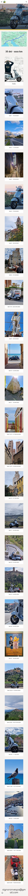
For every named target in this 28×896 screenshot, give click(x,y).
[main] (14, 17)
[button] (1, 2)
